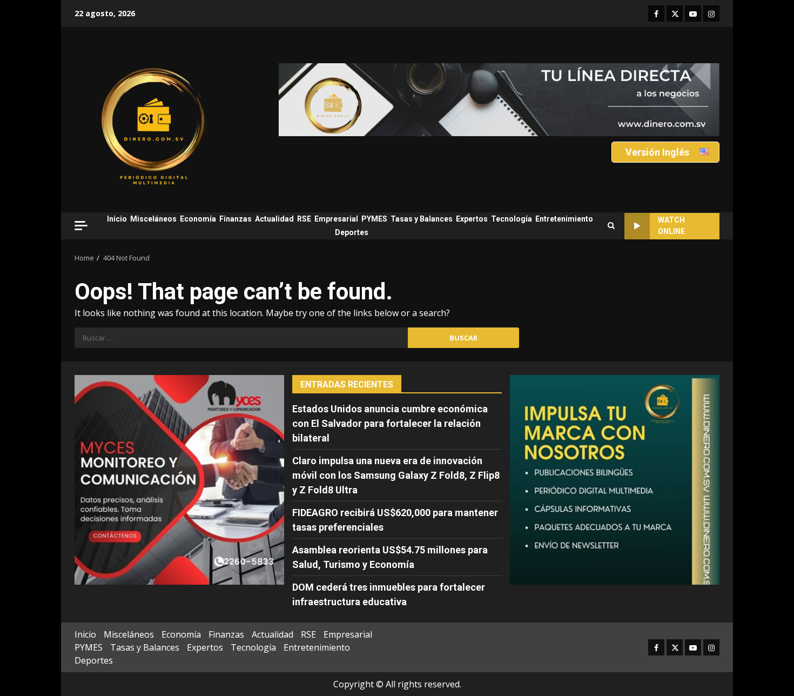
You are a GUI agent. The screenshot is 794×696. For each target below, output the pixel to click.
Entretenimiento (564, 219)
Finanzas (235, 219)
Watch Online (671, 226)
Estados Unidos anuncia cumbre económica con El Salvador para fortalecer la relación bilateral (390, 423)
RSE (304, 219)
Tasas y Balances (422, 219)
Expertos (472, 219)
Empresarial (336, 219)
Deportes (351, 232)
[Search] (611, 226)
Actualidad (274, 219)
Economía (198, 219)
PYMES (374, 219)
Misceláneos (153, 219)
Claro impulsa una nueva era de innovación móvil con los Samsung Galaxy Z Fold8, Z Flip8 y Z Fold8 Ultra (396, 475)
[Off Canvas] (81, 225)
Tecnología (511, 219)
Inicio (117, 219)
